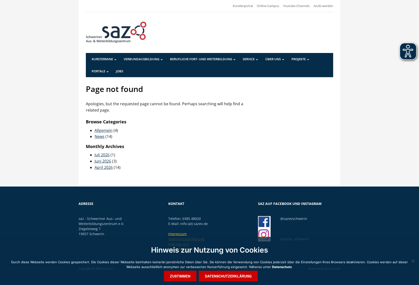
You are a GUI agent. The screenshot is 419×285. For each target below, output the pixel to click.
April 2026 (104, 167)
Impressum (177, 234)
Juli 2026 (102, 155)
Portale (98, 71)
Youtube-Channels (296, 6)
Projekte (298, 59)
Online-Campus (268, 6)
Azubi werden (323, 6)
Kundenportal (243, 6)
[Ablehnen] (413, 261)
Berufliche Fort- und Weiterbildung (201, 59)
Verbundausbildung (141, 59)
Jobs (119, 71)
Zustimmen (180, 276)
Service (249, 59)
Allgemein (104, 130)
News (100, 136)
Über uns (273, 59)
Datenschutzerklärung (228, 276)
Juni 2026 (103, 161)
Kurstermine (102, 59)
